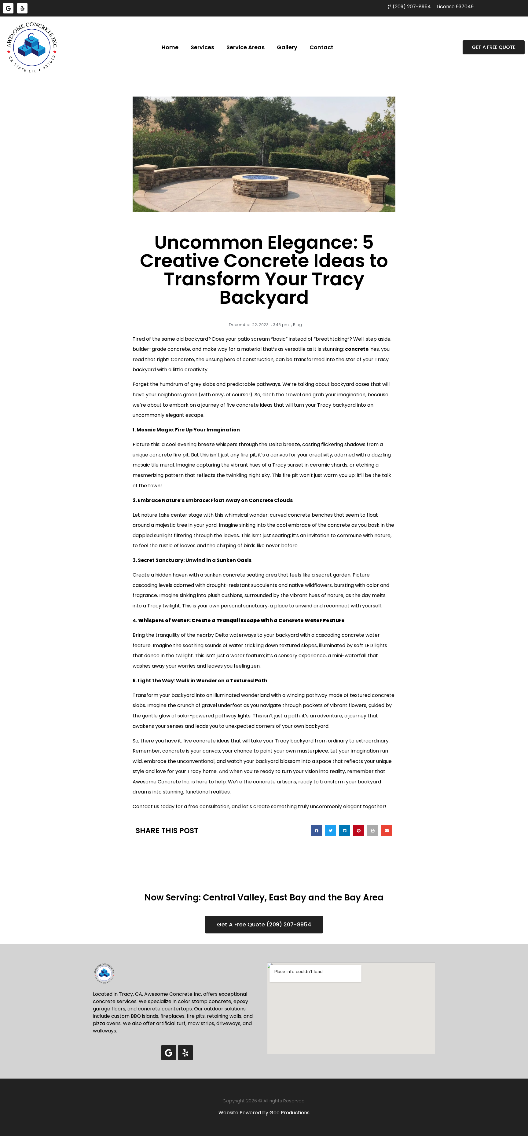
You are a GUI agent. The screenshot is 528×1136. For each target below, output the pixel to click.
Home (170, 47)
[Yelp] (22, 8)
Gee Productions (290, 1112)
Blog (297, 325)
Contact (321, 47)
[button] (316, 830)
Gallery (287, 47)
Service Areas (245, 47)
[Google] (8, 8)
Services (202, 47)
